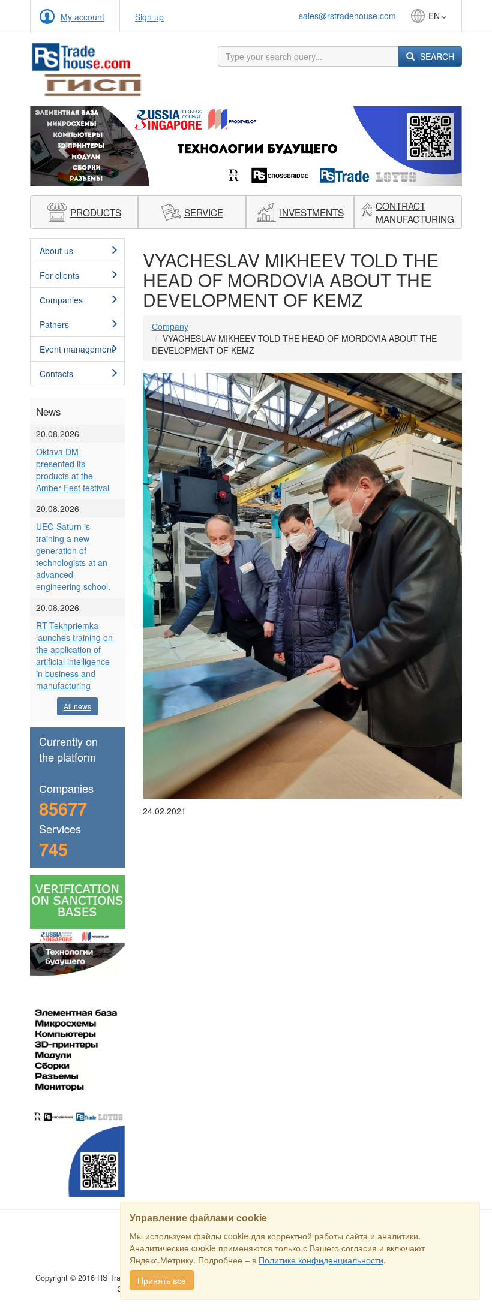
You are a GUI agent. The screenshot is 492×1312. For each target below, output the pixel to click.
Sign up (149, 17)
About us (56, 251)
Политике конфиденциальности (321, 1260)
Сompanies (61, 300)
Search (436, 56)
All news (77, 706)
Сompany (170, 326)
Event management (77, 349)
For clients (59, 275)
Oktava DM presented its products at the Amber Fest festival (72, 469)
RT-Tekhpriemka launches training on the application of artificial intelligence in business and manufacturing (74, 655)
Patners (54, 324)
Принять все (161, 1280)
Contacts (56, 374)
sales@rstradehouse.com (347, 16)
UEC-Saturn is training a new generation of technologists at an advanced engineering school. (73, 556)
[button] (62, 146)
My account (82, 17)
